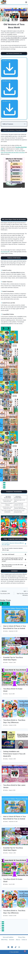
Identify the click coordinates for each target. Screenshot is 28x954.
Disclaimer (11, 939)
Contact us (24, 939)
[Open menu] (26, 2)
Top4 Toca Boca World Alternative (22, 593)
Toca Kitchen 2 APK (5, 592)
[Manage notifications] (25, 951)
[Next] (7, 604)
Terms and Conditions (8, 937)
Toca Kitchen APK (5, 251)
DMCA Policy (4, 939)
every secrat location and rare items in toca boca (13, 152)
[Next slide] (8, 329)
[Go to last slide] (3, 329)
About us (18, 939)
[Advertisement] (14, 202)
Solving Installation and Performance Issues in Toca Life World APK (14, 754)
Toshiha (6, 631)
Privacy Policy (21, 937)
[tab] (4, 482)
